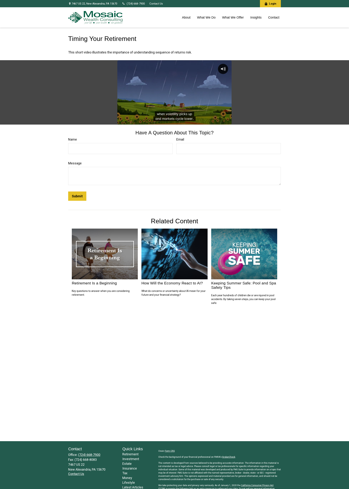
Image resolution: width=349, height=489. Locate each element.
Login (272, 3)
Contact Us (156, 3)
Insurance (129, 468)
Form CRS (170, 451)
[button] (186, 17)
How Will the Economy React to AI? (172, 283)
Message (75, 163)
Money (127, 478)
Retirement (130, 454)
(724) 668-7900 (136, 3)
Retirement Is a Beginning (94, 283)
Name (72, 139)
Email (180, 139)
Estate (127, 464)
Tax (124, 473)
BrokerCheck (228, 457)
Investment (130, 459)
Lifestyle (128, 482)
